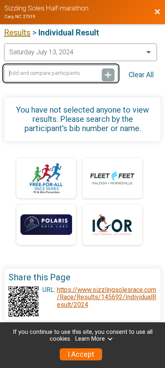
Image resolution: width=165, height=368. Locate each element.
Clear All (141, 75)
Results (17, 32)
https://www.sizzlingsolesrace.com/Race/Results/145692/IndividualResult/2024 (106, 297)
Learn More (90, 338)
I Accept (81, 354)
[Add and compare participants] (108, 74)
